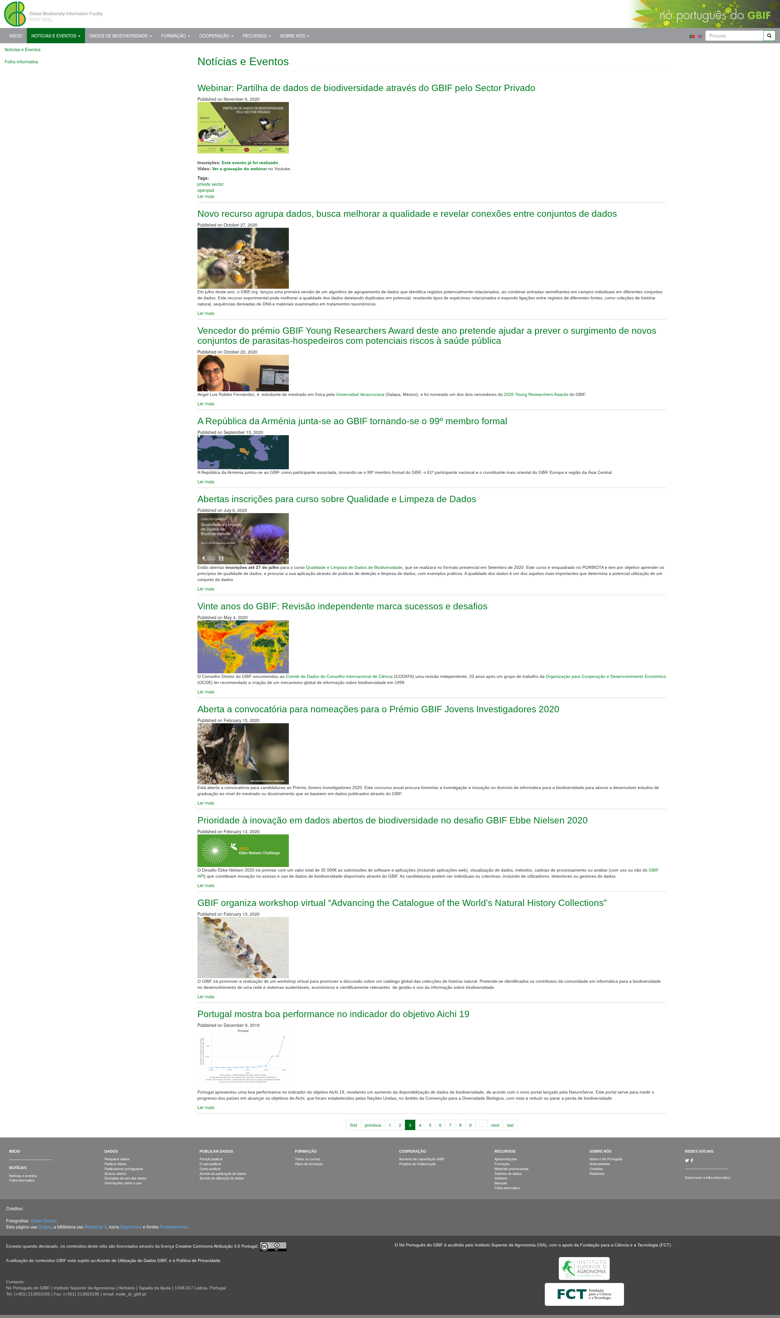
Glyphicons (131, 1227)
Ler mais (205, 196)
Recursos (255, 36)
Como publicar (210, 1168)
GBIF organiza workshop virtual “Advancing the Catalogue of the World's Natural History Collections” (402, 903)
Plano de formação (309, 1163)
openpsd (205, 190)
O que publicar (210, 1163)
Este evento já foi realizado (250, 162)
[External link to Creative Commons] (273, 1246)
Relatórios (597, 1173)
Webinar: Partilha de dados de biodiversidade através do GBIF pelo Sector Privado (366, 88)
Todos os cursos (307, 1158)
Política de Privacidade (198, 1260)
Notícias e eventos (23, 1175)
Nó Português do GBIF (421, 1244)
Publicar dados (115, 1163)
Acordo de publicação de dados (223, 1173)
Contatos (596, 1168)
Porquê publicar (211, 1158)
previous (373, 1125)
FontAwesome (173, 1227)
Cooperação (215, 36)
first (353, 1125)
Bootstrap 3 (95, 1227)
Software (501, 1177)
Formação (174, 36)
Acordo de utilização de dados (222, 1177)
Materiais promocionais (512, 1168)
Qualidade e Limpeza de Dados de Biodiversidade (354, 567)
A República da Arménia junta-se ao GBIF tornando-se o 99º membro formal (352, 421)
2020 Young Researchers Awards (536, 394)
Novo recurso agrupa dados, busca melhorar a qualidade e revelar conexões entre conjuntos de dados (407, 214)
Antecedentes (600, 1163)
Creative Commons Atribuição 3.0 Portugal (216, 1246)
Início (15, 36)
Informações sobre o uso (123, 1182)
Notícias (18, 1168)
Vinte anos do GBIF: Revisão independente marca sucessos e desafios (342, 606)
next (495, 1125)
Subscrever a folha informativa (707, 1177)
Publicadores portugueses (124, 1168)
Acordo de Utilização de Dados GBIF (132, 1260)
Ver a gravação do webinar (239, 168)
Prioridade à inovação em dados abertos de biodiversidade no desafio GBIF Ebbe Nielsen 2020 (392, 820)
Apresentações (506, 1158)
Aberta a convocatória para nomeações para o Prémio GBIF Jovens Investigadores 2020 (378, 709)
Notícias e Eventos (54, 36)
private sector (210, 184)
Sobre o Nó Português (606, 1158)
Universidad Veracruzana (360, 394)
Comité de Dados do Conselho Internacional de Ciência (339, 676)
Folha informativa (21, 61)
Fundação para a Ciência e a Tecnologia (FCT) (625, 1244)
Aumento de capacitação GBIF (422, 1158)
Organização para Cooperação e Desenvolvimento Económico (606, 676)
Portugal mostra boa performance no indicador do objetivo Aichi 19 (333, 1014)
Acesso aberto (115, 1173)
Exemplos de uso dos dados (126, 1177)
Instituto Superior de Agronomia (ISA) (511, 1244)
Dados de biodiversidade (119, 36)
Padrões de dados (508, 1173)
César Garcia (43, 1221)
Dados (111, 1151)
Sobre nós (293, 36)
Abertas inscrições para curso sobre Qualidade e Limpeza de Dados (336, 499)
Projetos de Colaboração (417, 1163)
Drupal (44, 1227)
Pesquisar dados (117, 1158)
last (510, 1125)
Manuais (501, 1182)
